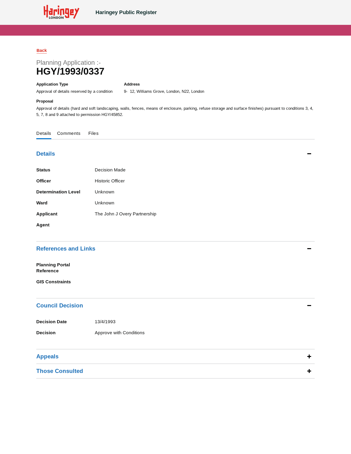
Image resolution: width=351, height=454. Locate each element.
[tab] (43, 133)
